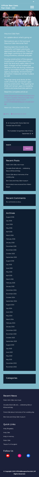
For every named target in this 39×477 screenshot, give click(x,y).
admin (7, 114)
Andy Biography (8, 428)
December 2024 (11, 290)
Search (8, 145)
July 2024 (9, 308)
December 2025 (11, 246)
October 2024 (10, 297)
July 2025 (9, 264)
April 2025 (9, 275)
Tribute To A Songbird (10, 444)
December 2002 (11, 363)
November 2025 (11, 250)
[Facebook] (28, 455)
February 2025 (10, 283)
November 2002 (11, 367)
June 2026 (9, 224)
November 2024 (11, 294)
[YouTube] (8, 455)
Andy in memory (8, 436)
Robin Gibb (6, 440)
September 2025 (11, 257)
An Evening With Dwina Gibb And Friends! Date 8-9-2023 (17, 124)
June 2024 (9, 312)
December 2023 (11, 330)
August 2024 (10, 305)
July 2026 (9, 221)
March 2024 (10, 319)
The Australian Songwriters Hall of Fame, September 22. (20, 132)
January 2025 (10, 286)
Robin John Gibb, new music (15, 164)
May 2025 (9, 272)
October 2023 (10, 337)
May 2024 (9, 316)
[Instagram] (19, 455)
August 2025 (10, 261)
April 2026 (9, 232)
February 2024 (10, 323)
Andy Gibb (6, 432)
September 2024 (11, 301)
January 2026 (10, 242)
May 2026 (9, 228)
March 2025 (9, 279)
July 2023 (9, 348)
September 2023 (11, 341)
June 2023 (9, 352)
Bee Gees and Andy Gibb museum (17, 181)
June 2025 (9, 268)
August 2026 (10, 217)
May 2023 (9, 356)
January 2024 (10, 326)
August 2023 (10, 345)
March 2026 (10, 235)
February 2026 (10, 239)
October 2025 (10, 253)
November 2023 (11, 334)
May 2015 (9, 359)
